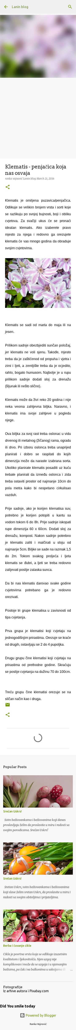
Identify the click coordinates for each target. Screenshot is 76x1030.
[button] (7, 187)
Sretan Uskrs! (12, 878)
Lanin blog (20, 7)
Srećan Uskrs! (12, 811)
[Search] (70, 7)
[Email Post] (7, 706)
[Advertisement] (38, 118)
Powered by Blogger (40, 1015)
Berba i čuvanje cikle (17, 945)
